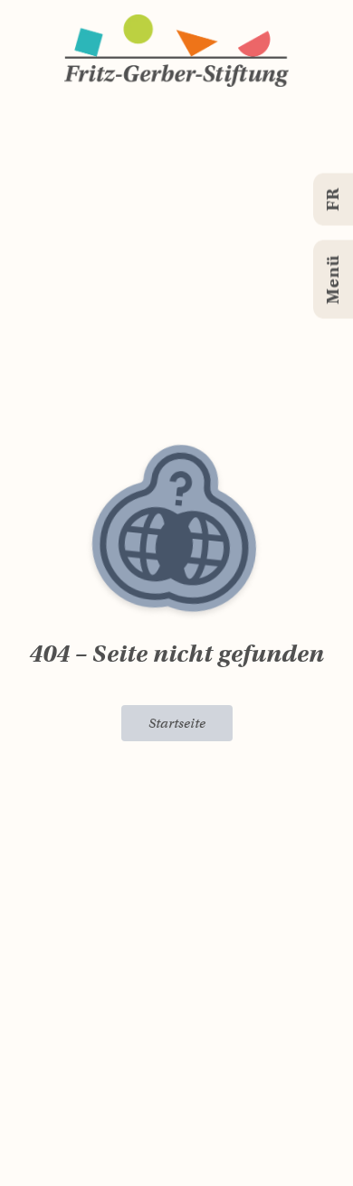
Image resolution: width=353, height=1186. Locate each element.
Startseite (176, 723)
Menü (332, 280)
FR (332, 200)
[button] (176, 50)
